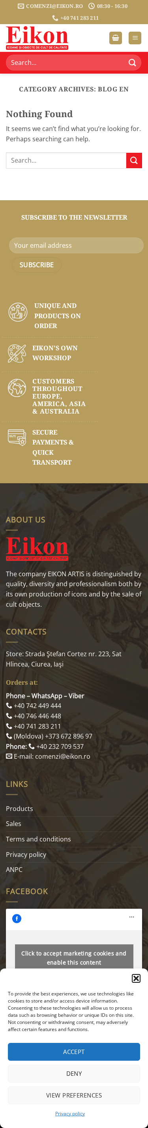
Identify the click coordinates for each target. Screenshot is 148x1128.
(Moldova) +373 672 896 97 (52, 736)
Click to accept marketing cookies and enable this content (74, 957)
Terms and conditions (38, 839)
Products (19, 808)
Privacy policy (70, 1113)
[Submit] (133, 62)
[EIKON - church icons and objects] (45, 38)
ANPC (14, 869)
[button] (136, 978)
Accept (74, 1052)
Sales (13, 823)
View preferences (74, 1095)
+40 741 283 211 (36, 726)
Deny (74, 1073)
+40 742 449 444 (36, 705)
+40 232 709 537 (59, 746)
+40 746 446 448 (36, 716)
